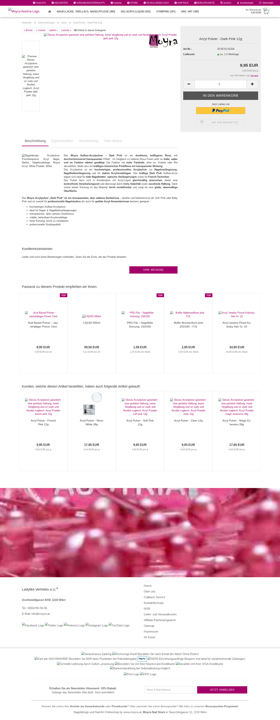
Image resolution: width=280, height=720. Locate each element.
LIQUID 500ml (91, 322)
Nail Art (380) (190, 11)
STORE (134, 3)
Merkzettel (267, 3)
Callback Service (154, 597)
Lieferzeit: (189, 54)
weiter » (53, 30)
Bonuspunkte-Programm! (222, 706)
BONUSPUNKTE (206, 3)
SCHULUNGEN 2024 (157, 3)
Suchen (227, 3)
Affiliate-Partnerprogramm (160, 620)
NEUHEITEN (61, 3)
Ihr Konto (149, 637)
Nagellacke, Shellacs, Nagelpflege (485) (86, 11)
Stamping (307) (165, 11)
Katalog (117, 3)
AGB (147, 608)
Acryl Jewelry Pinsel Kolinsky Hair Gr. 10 (236, 324)
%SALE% (40, 3)
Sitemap (149, 625)
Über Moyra (113, 141)
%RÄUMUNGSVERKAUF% (90, 3)
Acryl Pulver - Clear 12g (188, 420)
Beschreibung (35, 141)
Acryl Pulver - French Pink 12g (43, 422)
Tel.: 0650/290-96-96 (34, 608)
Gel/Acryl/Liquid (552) (135, 11)
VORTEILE (183, 3)
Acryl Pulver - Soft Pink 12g (140, 422)
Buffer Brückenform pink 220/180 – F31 (188, 324)
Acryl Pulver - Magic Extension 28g (236, 422)
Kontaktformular (154, 602)
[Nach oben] (269, 714)
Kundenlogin (246, 3)
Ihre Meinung (153, 269)
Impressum (151, 631)
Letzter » (66, 30)
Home (148, 585)
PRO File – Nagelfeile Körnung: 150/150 (140, 324)
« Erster (28, 30)
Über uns (149, 591)
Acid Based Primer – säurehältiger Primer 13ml (43, 324)
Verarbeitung (88, 141)
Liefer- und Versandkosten (160, 614)
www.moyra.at (132, 712)
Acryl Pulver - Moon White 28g (91, 422)
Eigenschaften (62, 141)
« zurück (41, 30)
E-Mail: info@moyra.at (36, 613)
